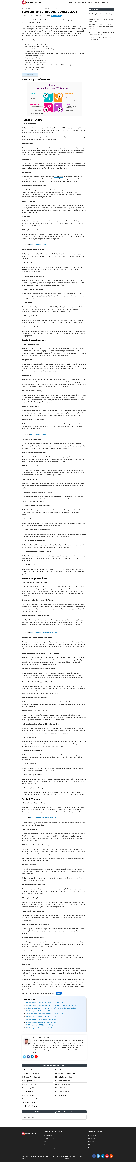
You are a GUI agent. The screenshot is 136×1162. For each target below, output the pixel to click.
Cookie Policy (91, 1138)
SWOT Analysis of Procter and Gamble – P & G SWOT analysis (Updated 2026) (52, 1005)
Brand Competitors (64, 1081)
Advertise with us (49, 1148)
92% (23, 212)
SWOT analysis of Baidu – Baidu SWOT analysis (41, 1011)
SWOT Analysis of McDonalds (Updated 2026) (41, 1022)
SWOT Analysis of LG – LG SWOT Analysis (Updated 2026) (45, 1002)
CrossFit (74, 364)
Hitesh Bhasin (43, 1037)
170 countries (58, 176)
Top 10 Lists (62, 1095)
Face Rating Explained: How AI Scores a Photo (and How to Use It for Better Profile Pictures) (101, 27)
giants (48, 871)
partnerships (46, 267)
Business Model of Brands (66, 1073)
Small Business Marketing (32, 1099)
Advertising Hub (29, 1088)
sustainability (65, 254)
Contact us (47, 1144)
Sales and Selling (30, 1102)
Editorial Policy (92, 1144)
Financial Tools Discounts (32, 1077)
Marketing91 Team (49, 1138)
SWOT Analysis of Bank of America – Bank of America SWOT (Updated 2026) (51, 1008)
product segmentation (37, 148)
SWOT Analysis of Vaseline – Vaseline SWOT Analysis (43, 1016)
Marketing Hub (28, 1070)
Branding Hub (28, 1091)
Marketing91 (31, 2)
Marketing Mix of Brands (66, 1077)
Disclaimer (91, 1141)
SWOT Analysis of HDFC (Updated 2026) (39, 1025)
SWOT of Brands (30, 9)
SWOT (59, 993)
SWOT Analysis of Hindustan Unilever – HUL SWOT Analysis (45, 1013)
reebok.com (35, 69)
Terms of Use (91, 1147)
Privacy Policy (92, 1135)
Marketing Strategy (30, 1084)
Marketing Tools (63, 1070)
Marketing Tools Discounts (32, 1073)
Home (23, 9)
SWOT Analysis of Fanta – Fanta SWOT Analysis (41, 1019)
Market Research (29, 1095)
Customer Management (65, 1091)
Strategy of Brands (64, 1084)
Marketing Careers (30, 1106)
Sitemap (46, 1141)
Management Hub (29, 1081)
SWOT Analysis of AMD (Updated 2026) (39, 1028)
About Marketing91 (49, 1135)
